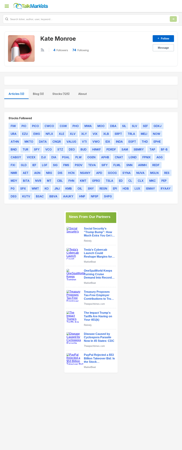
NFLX (49, 134)
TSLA (109, 180)
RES (166, 173)
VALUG (71, 141)
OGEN (91, 157)
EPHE (157, 141)
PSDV (78, 165)
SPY (37, 149)
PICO (35, 126)
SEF (145, 126)
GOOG (112, 173)
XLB (106, 134)
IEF (34, 165)
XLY (84, 134)
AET (25, 173)
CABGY (16, 157)
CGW (63, 126)
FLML (117, 165)
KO (47, 188)
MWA (88, 126)
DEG (14, 196)
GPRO (96, 180)
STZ (60, 149)
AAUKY (68, 196)
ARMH (142, 165)
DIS (60, 173)
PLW (78, 157)
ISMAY (150, 188)
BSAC (40, 196)
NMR (14, 173)
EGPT (132, 141)
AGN (37, 173)
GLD (24, 165)
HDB (126, 188)
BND (14, 149)
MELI (144, 134)
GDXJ (157, 126)
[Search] (173, 19)
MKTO (29, 141)
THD (145, 141)
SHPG (108, 196)
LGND (133, 157)
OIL (79, 188)
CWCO (49, 126)
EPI (115, 188)
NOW (156, 134)
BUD (84, 149)
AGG (159, 157)
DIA (53, 157)
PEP (164, 180)
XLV (73, 134)
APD (99, 173)
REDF (155, 165)
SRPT (118, 134)
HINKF (96, 149)
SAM (125, 149)
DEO (72, 149)
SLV (134, 126)
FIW (13, 126)
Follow (163, 38)
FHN (71, 180)
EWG (36, 134)
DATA (43, 141)
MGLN (154, 173)
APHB (105, 157)
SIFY (104, 165)
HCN (71, 173)
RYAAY (166, 188)
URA (14, 134)
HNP (82, 196)
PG (13, 188)
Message (163, 47)
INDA (119, 141)
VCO (48, 149)
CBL (60, 180)
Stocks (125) (61, 94)
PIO (24, 126)
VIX (95, 134)
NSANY (85, 173)
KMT (83, 180)
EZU (25, 134)
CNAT (119, 157)
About (82, 94)
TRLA (131, 134)
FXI (13, 165)
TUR (25, 149)
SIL (124, 126)
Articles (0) (16, 94)
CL (130, 180)
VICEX (31, 157)
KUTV (26, 196)
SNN (129, 165)
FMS (66, 165)
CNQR (56, 141)
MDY (14, 180)
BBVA (53, 196)
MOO (101, 126)
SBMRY (139, 149)
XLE (61, 134)
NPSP (94, 196)
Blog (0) (38, 94)
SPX (23, 188)
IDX (107, 141)
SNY (91, 188)
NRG (49, 173)
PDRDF (111, 149)
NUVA (140, 173)
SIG (55, 165)
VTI (84, 141)
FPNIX (146, 157)
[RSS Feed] (42, 50)
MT (49, 180)
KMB (68, 188)
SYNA (126, 173)
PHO (76, 126)
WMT (35, 188)
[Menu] (7, 6)
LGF (44, 165)
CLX (141, 180)
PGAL (66, 157)
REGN (103, 188)
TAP (152, 149)
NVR (38, 180)
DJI (43, 157)
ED (121, 180)
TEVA (92, 165)
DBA (113, 126)
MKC (152, 180)
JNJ (57, 188)
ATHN (15, 141)
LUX (137, 188)
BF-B (164, 149)
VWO (96, 141)
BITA (26, 180)
